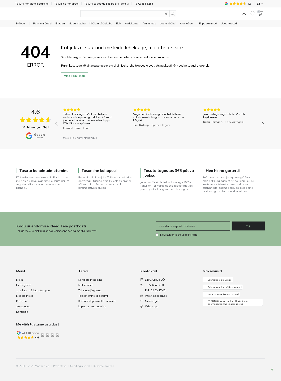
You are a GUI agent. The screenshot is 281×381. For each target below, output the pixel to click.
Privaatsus (59, 366)
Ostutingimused (80, 366)
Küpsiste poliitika (103, 366)
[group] (89, 121)
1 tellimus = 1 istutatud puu (33, 290)
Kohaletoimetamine (90, 279)
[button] (244, 13)
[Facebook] (235, 366)
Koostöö (21, 301)
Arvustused (23, 306)
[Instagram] (242, 366)
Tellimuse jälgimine (89, 290)
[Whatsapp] (261, 366)
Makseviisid (85, 285)
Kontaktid (22, 311)
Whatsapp (151, 306)
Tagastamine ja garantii (93, 295)
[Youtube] (248, 366)
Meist (19, 279)
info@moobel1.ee (156, 295)
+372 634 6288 (154, 285)
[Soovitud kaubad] (252, 13)
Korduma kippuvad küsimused (96, 301)
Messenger (152, 301)
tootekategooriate (101, 65)
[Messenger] (255, 366)
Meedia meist (24, 295)
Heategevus (23, 285)
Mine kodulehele (74, 75)
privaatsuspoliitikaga (184, 234)
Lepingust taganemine (92, 306)
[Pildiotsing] (166, 13)
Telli (248, 226)
